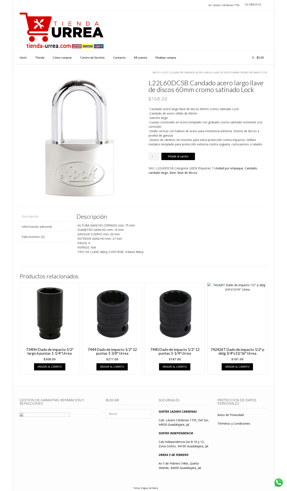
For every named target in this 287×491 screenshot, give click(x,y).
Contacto (119, 57)
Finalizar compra (165, 57)
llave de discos (187, 173)
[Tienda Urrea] (62, 30)
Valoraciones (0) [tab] (33, 236)
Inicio (23, 57)
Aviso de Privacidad (230, 415)
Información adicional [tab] (37, 226)
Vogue (144, 488)
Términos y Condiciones (233, 423)
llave (173, 173)
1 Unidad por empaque (227, 168)
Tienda (39, 57)
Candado (251, 168)
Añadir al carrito (178, 156)
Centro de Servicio (92, 57)
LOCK (165, 72)
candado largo (158, 173)
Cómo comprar (62, 57)
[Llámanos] (254, 30)
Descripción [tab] (30, 216)
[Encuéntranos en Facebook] (262, 30)
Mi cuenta (140, 57)
